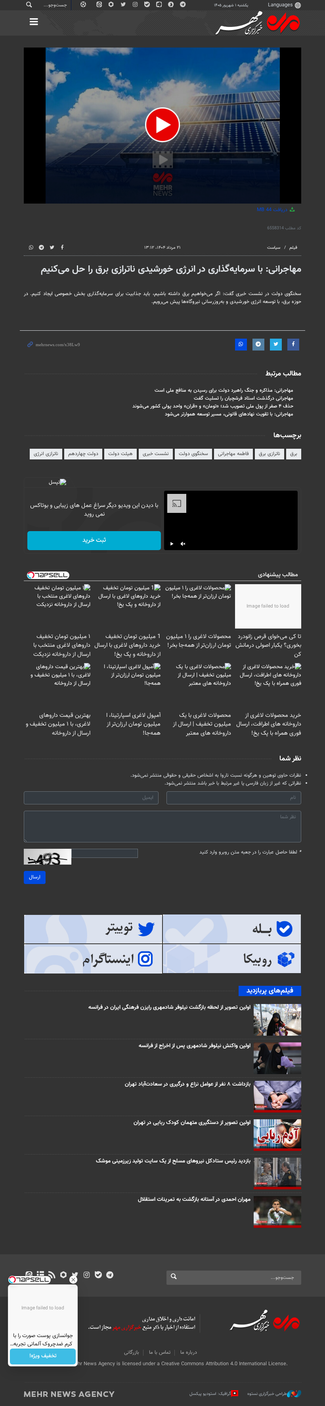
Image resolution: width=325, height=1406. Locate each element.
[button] (162, 124)
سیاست (273, 247)
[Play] (172, 544)
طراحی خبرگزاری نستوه (267, 1394)
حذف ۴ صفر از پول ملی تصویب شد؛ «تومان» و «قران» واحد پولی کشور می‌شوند (212, 406)
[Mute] (183, 544)
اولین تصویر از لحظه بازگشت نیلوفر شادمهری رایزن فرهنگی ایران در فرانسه (169, 1007)
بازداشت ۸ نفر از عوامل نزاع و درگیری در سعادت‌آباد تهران (187, 1084)
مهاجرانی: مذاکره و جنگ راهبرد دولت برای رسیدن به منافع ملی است (224, 390)
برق (293, 454)
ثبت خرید (94, 540)
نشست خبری (156, 454)
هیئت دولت (120, 454)
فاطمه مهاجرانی (233, 454)
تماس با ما (159, 1352)
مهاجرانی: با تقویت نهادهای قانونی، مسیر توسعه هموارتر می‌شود (229, 414)
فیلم (293, 247)
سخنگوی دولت (193, 454)
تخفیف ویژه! (43, 1356)
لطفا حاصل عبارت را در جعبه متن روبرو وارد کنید (250, 852)
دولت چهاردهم (83, 454)
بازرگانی (131, 1352)
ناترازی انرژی (46, 454)
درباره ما (188, 1352)
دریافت (273, 210)
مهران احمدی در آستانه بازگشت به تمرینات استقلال (194, 1199)
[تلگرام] (110, 1275)
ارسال (34, 877)
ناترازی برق (269, 454)
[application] (162, 126)
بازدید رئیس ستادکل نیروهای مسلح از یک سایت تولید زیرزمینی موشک (173, 1161)
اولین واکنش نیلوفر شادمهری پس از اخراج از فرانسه (194, 1046)
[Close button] (73, 1280)
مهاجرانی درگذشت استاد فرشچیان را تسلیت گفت (243, 398)
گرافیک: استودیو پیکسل (210, 1394)
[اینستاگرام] (87, 1275)
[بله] (98, 1275)
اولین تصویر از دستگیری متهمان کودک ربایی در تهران (192, 1122)
